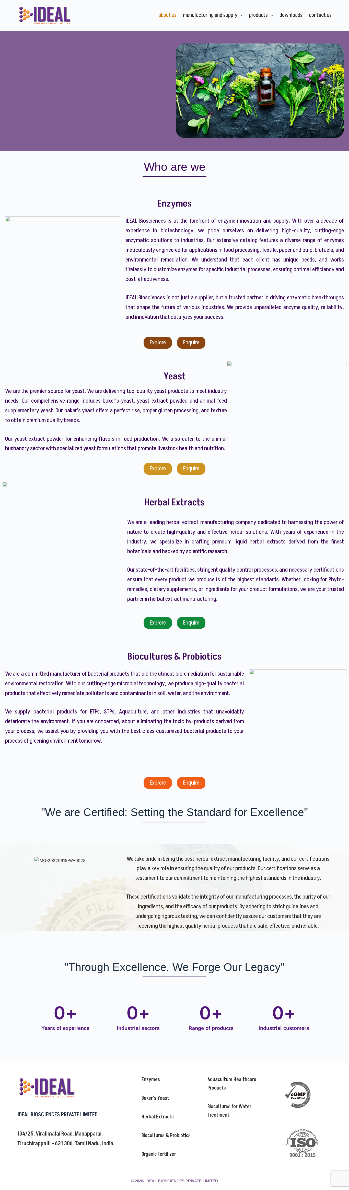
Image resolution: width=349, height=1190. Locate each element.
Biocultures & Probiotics (166, 1135)
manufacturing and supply (210, 15)
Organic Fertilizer (159, 1154)
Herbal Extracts (158, 1116)
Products (258, 15)
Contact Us (320, 15)
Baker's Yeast (155, 1098)
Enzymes (151, 1079)
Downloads (291, 15)
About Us (167, 15)
